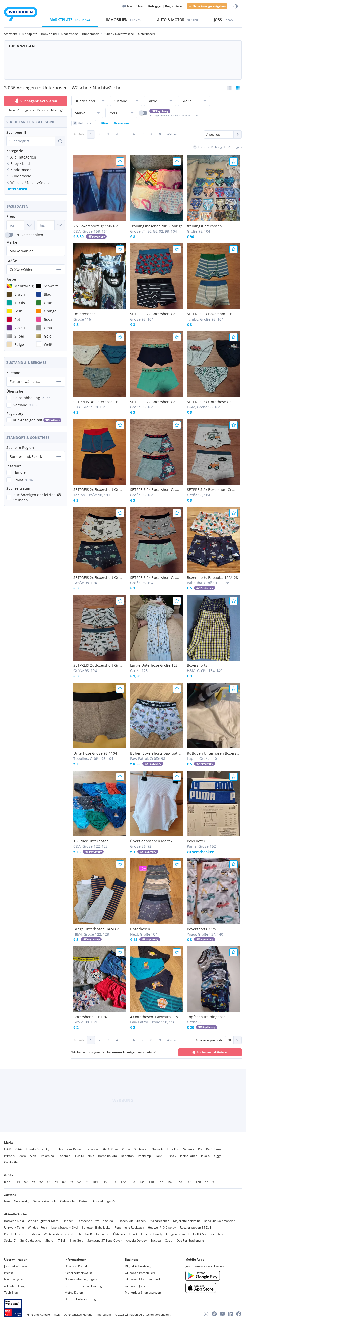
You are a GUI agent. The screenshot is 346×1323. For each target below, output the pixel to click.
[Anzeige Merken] (120, 161)
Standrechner (159, 1221)
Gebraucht (67, 1201)
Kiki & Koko (110, 1149)
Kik (200, 1149)
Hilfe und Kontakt (77, 1266)
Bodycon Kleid (14, 1221)
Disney (171, 1156)
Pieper (68, 1221)
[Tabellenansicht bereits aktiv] (238, 88)
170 (198, 1182)
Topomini (64, 1156)
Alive (33, 1156)
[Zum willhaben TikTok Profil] (214, 1314)
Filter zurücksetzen (114, 123)
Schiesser (141, 1149)
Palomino (47, 1156)
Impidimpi (145, 1156)
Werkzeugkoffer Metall (44, 1221)
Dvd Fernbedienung (190, 1240)
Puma (126, 1149)
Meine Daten (74, 1292)
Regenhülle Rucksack (129, 1227)
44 (18, 1182)
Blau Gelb (76, 1240)
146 (160, 1182)
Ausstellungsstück (105, 1201)
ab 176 (210, 1182)
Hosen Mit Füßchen (132, 1221)
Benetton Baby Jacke (96, 1227)
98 (86, 1182)
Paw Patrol (74, 1149)
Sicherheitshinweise (79, 1273)
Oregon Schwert (177, 1234)
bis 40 (8, 1182)
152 (170, 1182)
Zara (22, 1156)
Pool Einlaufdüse (15, 1234)
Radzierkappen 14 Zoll (195, 1227)
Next (159, 1156)
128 (132, 1182)
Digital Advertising (138, 1266)
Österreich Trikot (125, 1234)
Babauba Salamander (219, 1221)
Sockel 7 (10, 1240)
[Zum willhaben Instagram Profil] (206, 1314)
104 (95, 1182)
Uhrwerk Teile (14, 1227)
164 (188, 1182)
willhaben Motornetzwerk (143, 1279)
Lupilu (79, 1156)
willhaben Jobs (135, 1286)
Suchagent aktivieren (38, 100)
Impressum (104, 1314)
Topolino (173, 1149)
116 (114, 1182)
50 (26, 1182)
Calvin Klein (12, 1162)
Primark (9, 1156)
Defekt (83, 1201)
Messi (35, 1234)
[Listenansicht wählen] (229, 88)
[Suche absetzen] (60, 141)
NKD (91, 1156)
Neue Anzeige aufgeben (209, 6)
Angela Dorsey (136, 1240)
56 (33, 1182)
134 (142, 1182)
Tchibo (58, 1149)
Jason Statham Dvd (64, 1227)
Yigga (218, 1156)
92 (79, 1182)
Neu (7, 1201)
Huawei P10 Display (162, 1227)
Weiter (172, 134)
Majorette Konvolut (186, 1221)
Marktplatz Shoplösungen (143, 1292)
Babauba (92, 1149)
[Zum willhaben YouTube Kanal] (222, 1314)
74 (56, 1182)
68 (48, 1182)
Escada (156, 1240)
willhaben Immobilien (140, 1273)
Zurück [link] (79, 134)
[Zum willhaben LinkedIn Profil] (230, 1314)
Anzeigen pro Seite (209, 1040)
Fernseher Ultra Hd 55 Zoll (95, 1221)
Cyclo (168, 1240)
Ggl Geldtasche (30, 1240)
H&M (7, 1149)
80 (64, 1182)
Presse (9, 1273)
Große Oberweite (97, 1234)
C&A (18, 1149)
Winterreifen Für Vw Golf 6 (62, 1234)
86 (71, 1182)
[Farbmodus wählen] (235, 6)
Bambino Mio (107, 1156)
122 (123, 1182)
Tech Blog (11, 1292)
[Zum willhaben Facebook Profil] (239, 1314)
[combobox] (31, 141)
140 (151, 1182)
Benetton (127, 1156)
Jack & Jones (188, 1156)
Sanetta (188, 1149)
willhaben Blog (14, 1286)
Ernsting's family (37, 1149)
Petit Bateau (214, 1149)
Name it (157, 1149)
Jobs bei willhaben (16, 1266)
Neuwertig (21, 1201)
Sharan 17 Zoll (55, 1240)
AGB (57, 1314)
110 (104, 1182)
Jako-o (205, 1156)
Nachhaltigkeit (14, 1279)
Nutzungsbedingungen (81, 1279)
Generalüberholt (44, 1201)
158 (179, 1182)
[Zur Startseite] (20, 15)
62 (41, 1182)
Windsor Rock (37, 1227)
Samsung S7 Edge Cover (104, 1240)
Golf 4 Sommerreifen (208, 1234)
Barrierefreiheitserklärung (83, 1286)
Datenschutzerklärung (80, 1299)
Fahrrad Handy (151, 1234)
